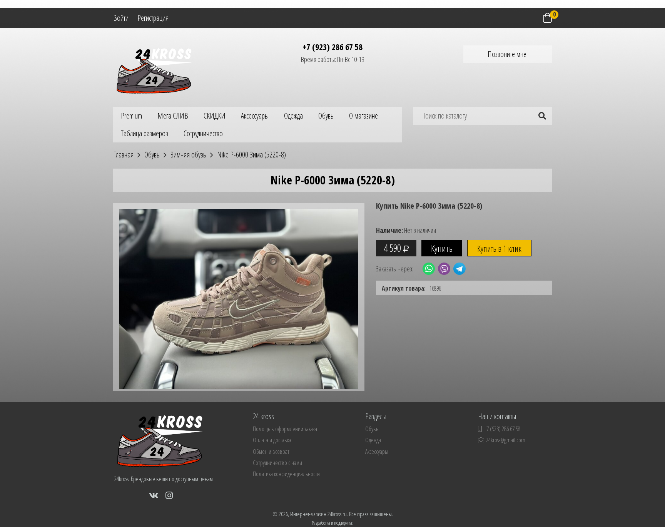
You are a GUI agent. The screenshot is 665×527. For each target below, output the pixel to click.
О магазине (363, 115)
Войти (121, 18)
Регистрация (153, 18)
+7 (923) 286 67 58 (332, 46)
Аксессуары (255, 115)
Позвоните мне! (508, 54)
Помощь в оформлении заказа (285, 429)
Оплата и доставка (272, 440)
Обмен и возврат (271, 451)
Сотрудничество (203, 133)
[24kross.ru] (157, 69)
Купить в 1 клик (499, 248)
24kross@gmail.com (505, 440)
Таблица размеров (144, 133)
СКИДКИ (215, 115)
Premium (131, 115)
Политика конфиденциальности (286, 474)
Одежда (293, 115)
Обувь (326, 115)
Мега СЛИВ (172, 115)
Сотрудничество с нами (277, 462)
